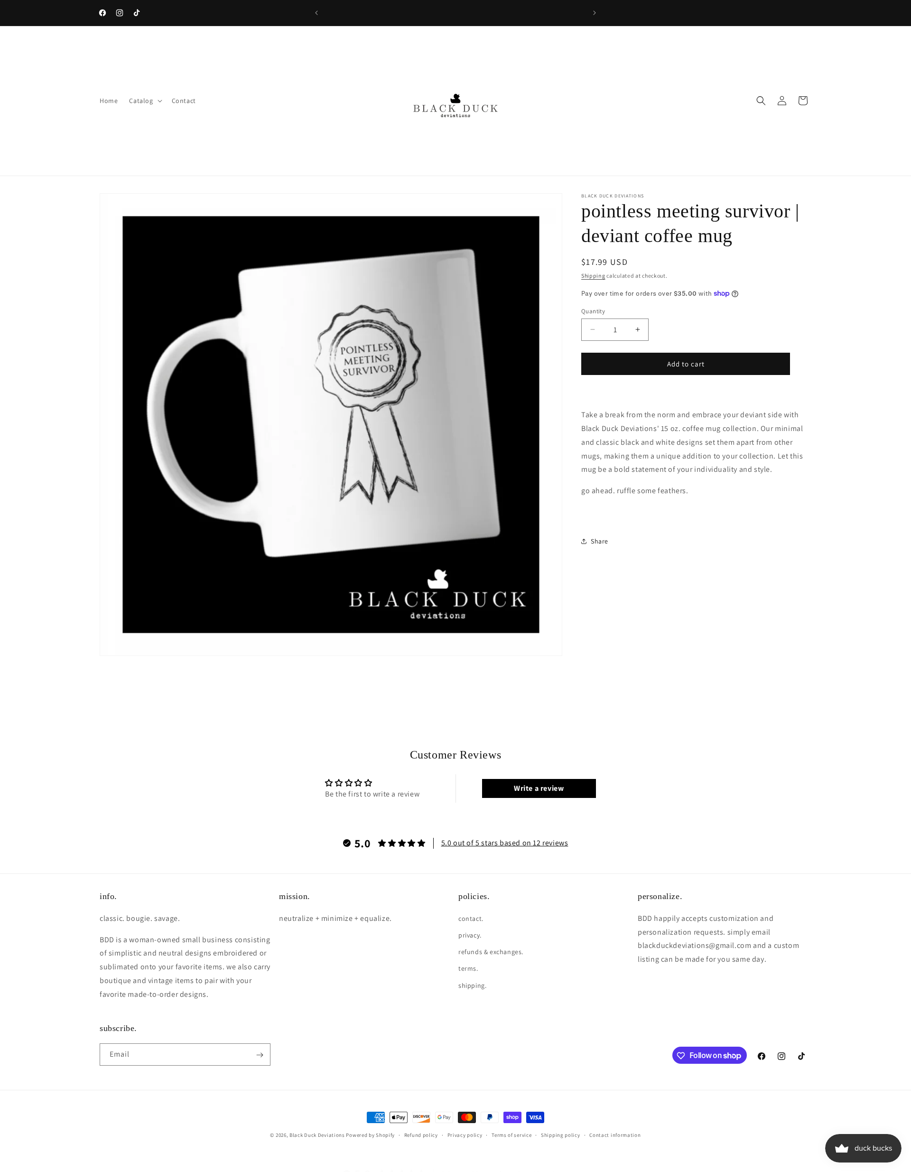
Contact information (615, 1134)
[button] (144, 101)
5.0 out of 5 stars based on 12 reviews (504, 843)
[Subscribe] (259, 1055)
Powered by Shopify (370, 1135)
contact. (470, 918)
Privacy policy (465, 1134)
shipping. (472, 985)
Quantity (593, 311)
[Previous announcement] (316, 13)
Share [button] (599, 541)
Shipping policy (560, 1134)
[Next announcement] (594, 13)
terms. (468, 968)
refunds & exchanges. (490, 951)
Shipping (593, 275)
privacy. (470, 935)
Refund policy (421, 1134)
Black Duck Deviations (317, 1135)
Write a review (539, 788)
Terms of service (511, 1134)
